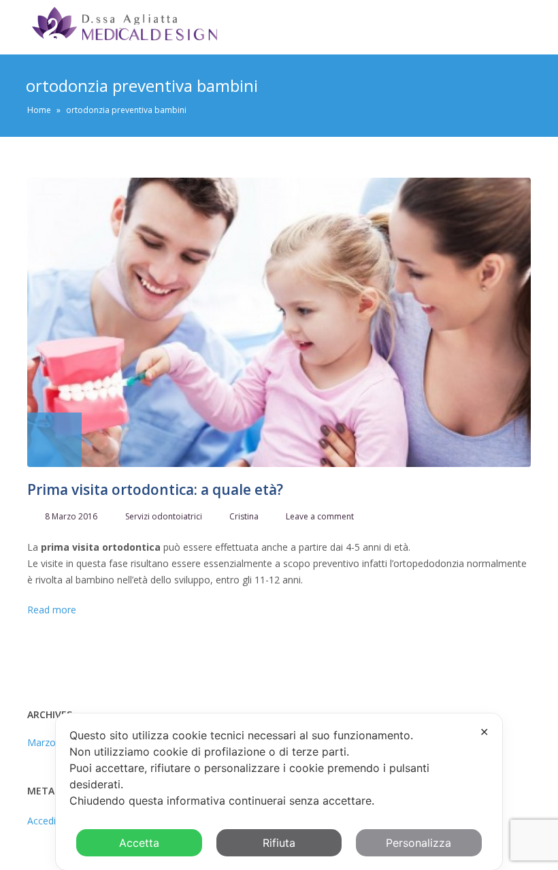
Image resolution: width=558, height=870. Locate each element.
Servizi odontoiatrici (163, 516)
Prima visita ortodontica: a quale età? (155, 489)
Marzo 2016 (53, 742)
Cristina (244, 516)
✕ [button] (484, 732)
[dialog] (279, 791)
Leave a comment (320, 516)
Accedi (41, 820)
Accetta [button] (139, 843)
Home (39, 110)
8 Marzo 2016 (71, 516)
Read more (51, 609)
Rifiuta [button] (279, 843)
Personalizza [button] (418, 843)
